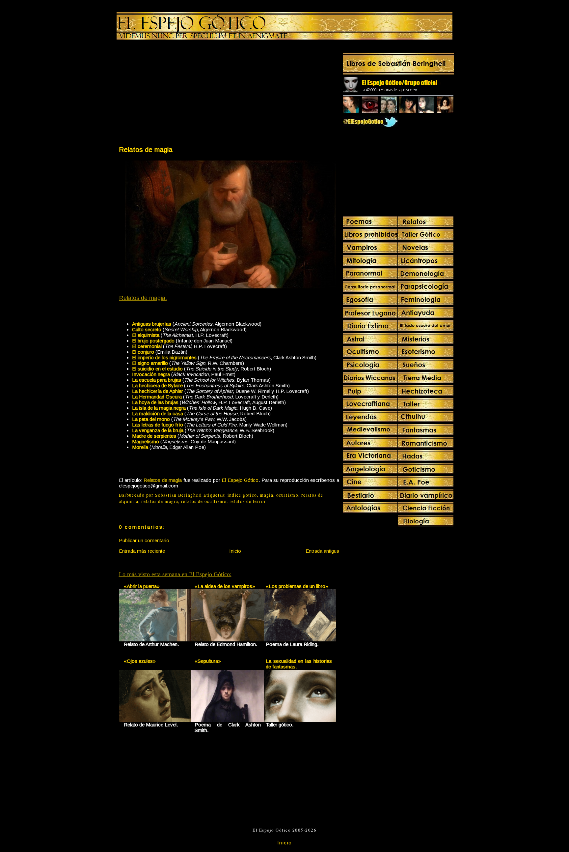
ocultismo (287, 495)
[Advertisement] (173, 94)
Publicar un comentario (144, 540)
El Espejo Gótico (240, 480)
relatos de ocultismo (204, 501)
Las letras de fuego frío (157, 424)
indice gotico (242, 495)
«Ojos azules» (140, 661)
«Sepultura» (208, 661)
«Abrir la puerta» (142, 586)
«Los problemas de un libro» (297, 586)
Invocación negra (151, 374)
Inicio (235, 551)
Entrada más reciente (142, 551)
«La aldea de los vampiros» (225, 586)
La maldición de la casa (157, 413)
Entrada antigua (322, 551)
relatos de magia (159, 501)
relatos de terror (248, 501)
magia (266, 495)
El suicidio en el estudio (157, 368)
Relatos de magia (146, 149)
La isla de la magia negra (159, 408)
